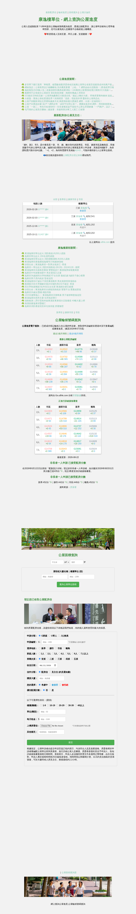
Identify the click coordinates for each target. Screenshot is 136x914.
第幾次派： (32, 659)
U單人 (54, 636)
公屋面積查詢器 (69, 872)
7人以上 (84, 653)
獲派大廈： (32, 678)
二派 (52, 659)
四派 (68, 659)
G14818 (63, 442)
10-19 (52, 705)
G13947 (93, 380)
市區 (81, 199)
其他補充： (32, 732)
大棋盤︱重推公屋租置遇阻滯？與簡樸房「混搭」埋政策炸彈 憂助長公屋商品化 (62, 98)
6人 (75, 653)
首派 (43, 659)
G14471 (48, 419)
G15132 (93, 435)
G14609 (48, 380)
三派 (60, 659)
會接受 (55, 685)
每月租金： (32, 719)
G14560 (93, 373)
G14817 (77, 442)
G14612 (48, 442)
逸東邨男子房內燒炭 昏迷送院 (39, 278)
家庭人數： (32, 653)
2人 (49, 653)
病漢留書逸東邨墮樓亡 (35, 303)
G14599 (79, 358)
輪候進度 (62, 12)
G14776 (78, 350)
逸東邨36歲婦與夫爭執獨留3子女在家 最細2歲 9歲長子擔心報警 (55, 275)
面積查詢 (73, 12)
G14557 (48, 435)
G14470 (48, 358)
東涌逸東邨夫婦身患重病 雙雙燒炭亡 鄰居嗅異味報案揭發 (52, 270)
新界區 (63, 199)
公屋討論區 (85, 12)
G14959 (77, 412)
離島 (68, 648)
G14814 (77, 419)
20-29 (61, 705)
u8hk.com (105, 242)
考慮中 (44, 685)
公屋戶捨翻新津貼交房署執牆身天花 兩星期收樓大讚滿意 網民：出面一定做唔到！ (63, 101)
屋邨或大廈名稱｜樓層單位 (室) (68, 571)
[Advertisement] (68, 56)
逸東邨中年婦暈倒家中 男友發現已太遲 (43, 273)
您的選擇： (32, 685)
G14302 (48, 350)
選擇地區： (32, 648)
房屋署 (73, 487)
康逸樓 (83, 208)
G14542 (78, 380)
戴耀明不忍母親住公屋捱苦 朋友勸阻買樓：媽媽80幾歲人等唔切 (55, 93)
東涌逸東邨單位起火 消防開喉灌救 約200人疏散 (47, 259)
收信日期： (32, 665)
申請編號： (32, 642)
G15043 (63, 450)
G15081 (78, 388)
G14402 (78, 365)
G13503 (93, 388)
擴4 (46, 209)
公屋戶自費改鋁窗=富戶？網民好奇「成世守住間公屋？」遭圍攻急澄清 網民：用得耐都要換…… (70, 104)
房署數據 (77, 395)
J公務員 (64, 636)
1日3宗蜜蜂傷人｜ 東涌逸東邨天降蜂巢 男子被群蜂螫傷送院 (53, 295)
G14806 (63, 427)
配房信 (44, 672)
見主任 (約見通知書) (61, 672)
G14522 (63, 350)
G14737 (77, 427)
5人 (69, 653)
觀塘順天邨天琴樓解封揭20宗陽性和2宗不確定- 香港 (49, 284)
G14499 (79, 373)
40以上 (81, 705)
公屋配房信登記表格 (72, 155)
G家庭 (44, 636)
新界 (43, 648)
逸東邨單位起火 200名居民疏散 (39, 256)
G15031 (63, 388)
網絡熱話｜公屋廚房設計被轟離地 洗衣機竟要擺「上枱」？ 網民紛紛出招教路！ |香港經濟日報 (69, 87)
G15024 (93, 450)
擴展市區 (72, 199)
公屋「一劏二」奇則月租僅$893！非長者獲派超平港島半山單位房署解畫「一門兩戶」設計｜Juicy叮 (72, 107)
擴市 (52, 648)
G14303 (48, 412)
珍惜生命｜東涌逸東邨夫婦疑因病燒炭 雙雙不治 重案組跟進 (53, 289)
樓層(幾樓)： (33, 705)
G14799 (63, 419)
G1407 (41, 234)
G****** (41, 209)
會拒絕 (65, 685)
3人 (56, 653)
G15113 (93, 358)
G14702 (64, 358)
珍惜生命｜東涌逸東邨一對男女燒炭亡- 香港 (45, 264)
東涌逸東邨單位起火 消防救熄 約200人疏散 (45, 253)
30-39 (71, 705)
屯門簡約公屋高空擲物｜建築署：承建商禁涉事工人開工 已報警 (55, 109)
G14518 (48, 373)
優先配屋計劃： (34, 690)
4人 (62, 653)
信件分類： (32, 672)
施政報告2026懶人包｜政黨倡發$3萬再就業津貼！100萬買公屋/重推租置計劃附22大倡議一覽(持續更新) (74, 90)
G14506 (64, 380)
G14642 (77, 435)
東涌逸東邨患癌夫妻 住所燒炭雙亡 (41, 298)
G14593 (63, 373)
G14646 (63, 435)
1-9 (44, 705)
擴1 (46, 226)
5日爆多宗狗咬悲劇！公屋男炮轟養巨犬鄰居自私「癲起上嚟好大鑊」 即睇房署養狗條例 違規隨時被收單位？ (76, 96)
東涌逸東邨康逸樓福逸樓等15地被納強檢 (44, 262)
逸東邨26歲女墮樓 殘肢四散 (38, 292)
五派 (76, 659)
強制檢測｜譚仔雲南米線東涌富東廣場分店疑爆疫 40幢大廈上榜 (55, 301)
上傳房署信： (33, 726)
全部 (55, 199)
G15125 (93, 412)
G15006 (93, 427)
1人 (42, 653)
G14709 (48, 450)
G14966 (93, 365)
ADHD (78, 150)
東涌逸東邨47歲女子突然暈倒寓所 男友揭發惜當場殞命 (50, 281)
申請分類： (32, 636)
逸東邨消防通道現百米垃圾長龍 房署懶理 (44, 306)
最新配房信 (51, 12)
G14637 (48, 388)
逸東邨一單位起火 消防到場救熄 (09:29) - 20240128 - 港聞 (52, 267)
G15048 (93, 350)
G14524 (48, 365)
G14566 (64, 365)
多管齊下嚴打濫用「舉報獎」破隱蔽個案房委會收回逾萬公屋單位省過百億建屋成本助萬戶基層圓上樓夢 (73, 84)
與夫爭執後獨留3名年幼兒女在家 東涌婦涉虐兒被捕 (49, 287)
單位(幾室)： (33, 711)
